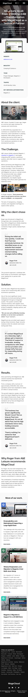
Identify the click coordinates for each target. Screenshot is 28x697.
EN (18, 3)
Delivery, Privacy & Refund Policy (22, 691)
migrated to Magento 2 (8, 155)
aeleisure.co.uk (8, 59)
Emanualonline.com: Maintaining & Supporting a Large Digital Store (13, 523)
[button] (14, 113)
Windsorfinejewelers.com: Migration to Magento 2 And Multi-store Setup (13, 569)
